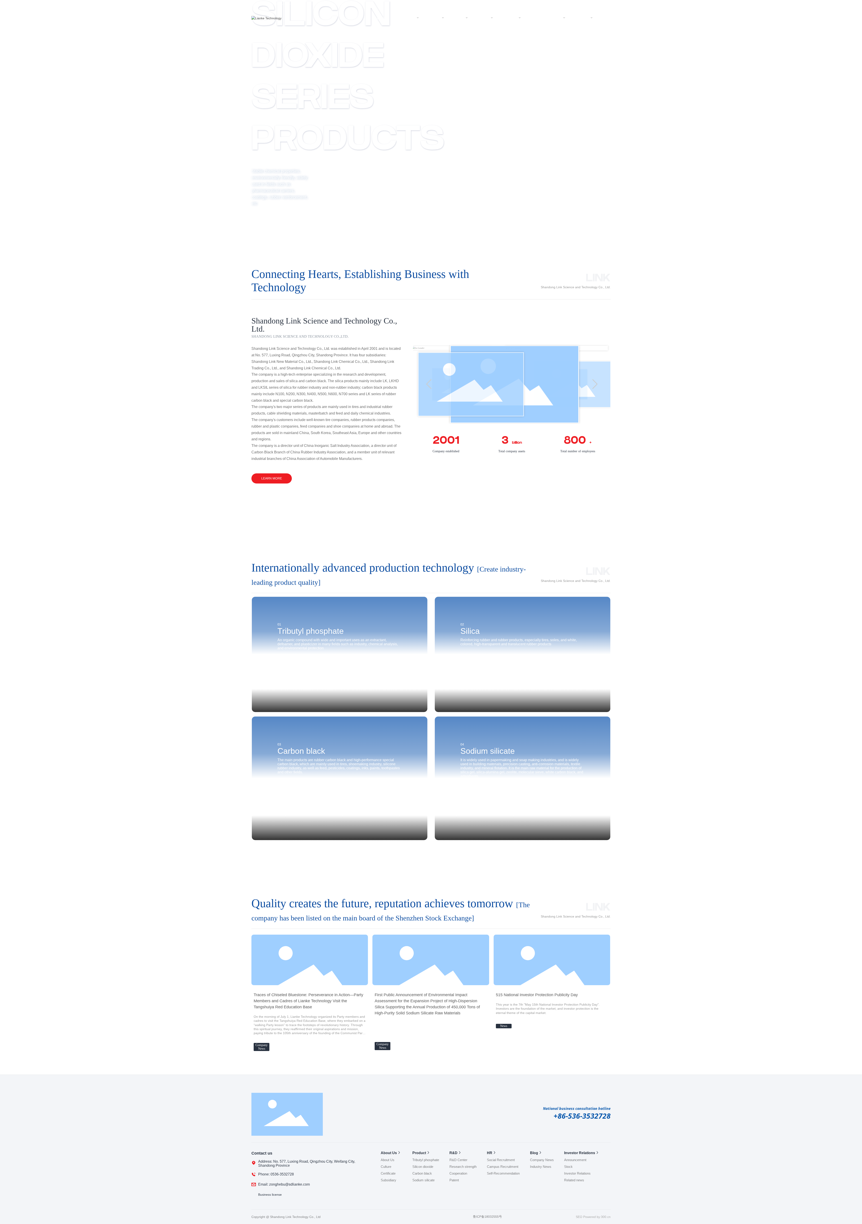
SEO (579, 1217)
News (503, 1026)
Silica (470, 631)
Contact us (579, 18)
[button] (71, 203)
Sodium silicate (487, 751)
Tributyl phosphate (310, 631)
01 (279, 624)
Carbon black (301, 751)
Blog (512, 18)
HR (486, 18)
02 (462, 624)
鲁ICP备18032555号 (487, 1216)
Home (382, 18)
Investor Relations (546, 18)
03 (279, 744)
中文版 (588, 4)
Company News (261, 1046)
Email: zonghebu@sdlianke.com (284, 1184)
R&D (459, 18)
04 (462, 744)
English (605, 4)
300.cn (606, 1217)
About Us (407, 18)
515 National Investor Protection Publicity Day (537, 995)
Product (433, 18)
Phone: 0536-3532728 (276, 1174)
